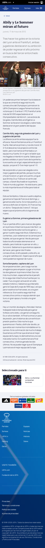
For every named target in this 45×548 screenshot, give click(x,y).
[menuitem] (16, 8)
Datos (4, 446)
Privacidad (6, 501)
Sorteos (5, 431)
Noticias (27, 431)
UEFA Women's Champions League (5, 8)
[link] (16, 8)
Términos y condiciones (11, 505)
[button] (38, 8)
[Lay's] (39, 400)
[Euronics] (18, 406)
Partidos (5, 426)
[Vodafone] (27, 406)
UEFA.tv (5, 436)
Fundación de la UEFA (10, 475)
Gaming (5, 441)
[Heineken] (31, 400)
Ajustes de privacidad (10, 513)
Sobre (26, 441)
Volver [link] (8, 16)
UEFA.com (6, 470)
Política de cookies (9, 509)
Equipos (27, 426)
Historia (27, 436)
